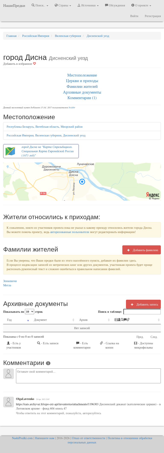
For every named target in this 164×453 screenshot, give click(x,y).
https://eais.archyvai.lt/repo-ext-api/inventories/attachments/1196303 (57, 404)
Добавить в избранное (18, 64)
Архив (83, 320)
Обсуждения (116, 5)
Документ (40, 320)
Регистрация (153, 16)
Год (9, 320)
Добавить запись (147, 304)
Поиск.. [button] (40, 5)
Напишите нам (44, 438)
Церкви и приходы (82, 80)
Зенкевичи (10, 281)
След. (154, 337)
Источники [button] (89, 5)
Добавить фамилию (145, 250)
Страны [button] (63, 5)
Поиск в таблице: (110, 311)
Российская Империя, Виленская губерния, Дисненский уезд (46, 135)
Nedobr (72, 107)
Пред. (140, 337)
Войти (134, 16)
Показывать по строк (23, 311)
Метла (7, 285)
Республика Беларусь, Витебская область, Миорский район (45, 126)
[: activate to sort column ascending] (136, 320)
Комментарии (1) (82, 97)
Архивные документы (82, 92)
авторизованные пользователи (69, 232)
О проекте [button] (141, 5)
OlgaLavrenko (25, 399)
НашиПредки (14, 5)
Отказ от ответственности (88, 438)
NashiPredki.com (22, 438)
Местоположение (82, 75)
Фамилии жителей (82, 86)
